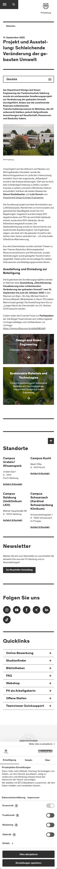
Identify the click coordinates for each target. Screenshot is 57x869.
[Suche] (13, 4)
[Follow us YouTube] (17, 611)
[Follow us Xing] (36, 611)
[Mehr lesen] (28, 349)
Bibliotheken (15, 668)
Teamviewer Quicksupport (25, 706)
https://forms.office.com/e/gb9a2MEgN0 (24, 328)
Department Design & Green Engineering (23, 197)
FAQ (9, 676)
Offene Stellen (16, 698)
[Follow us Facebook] (26, 611)
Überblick (11, 79)
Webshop (13, 683)
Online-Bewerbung (19, 653)
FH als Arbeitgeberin (21, 691)
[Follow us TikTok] (7, 621)
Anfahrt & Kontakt (12, 484)
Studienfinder (16, 660)
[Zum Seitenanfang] (51, 441)
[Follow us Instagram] (7, 611)
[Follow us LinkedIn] (46, 611)
